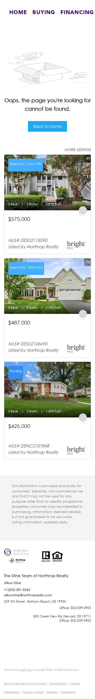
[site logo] (20, 561)
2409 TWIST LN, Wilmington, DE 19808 (40, 432)
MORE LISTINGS (78, 149)
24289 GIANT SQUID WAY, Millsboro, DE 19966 (42, 331)
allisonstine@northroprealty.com (28, 595)
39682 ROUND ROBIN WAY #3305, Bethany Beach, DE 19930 (46, 228)
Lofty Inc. (26, 670)
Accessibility (68, 692)
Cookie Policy (58, 683)
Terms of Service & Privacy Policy (25, 683)
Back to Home (48, 126)
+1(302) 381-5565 (17, 589)
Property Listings (33, 692)
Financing (77, 12)
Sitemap (52, 692)
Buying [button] (43, 12)
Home (18, 12)
